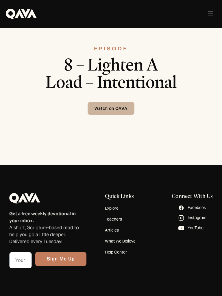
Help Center (116, 252)
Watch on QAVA (111, 108)
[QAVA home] (21, 14)
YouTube (196, 227)
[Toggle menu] (210, 14)
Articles (112, 230)
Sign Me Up (61, 259)
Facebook (197, 207)
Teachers (113, 219)
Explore (112, 208)
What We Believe (120, 241)
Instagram (197, 217)
